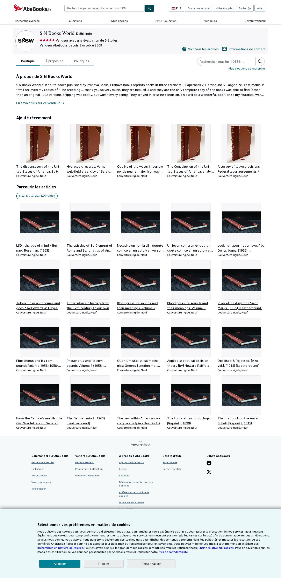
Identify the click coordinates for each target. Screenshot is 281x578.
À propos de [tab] (54, 61)
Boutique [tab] (28, 61)
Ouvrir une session (199, 8)
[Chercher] (149, 8)
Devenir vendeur (255, 20)
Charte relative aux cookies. (217, 547)
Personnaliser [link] (151, 563)
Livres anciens (119, 20)
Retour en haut (140, 444)
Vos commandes (41, 482)
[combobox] (104, 8)
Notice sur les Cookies (131, 502)
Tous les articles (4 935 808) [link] (37, 196)
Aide (259, 8)
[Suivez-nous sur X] (209, 472)
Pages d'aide (170, 462)
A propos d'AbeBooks (131, 462)
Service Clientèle (172, 468)
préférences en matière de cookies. (60, 547)
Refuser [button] (103, 563)
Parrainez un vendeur (87, 475)
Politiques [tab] (81, 61)
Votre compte (224, 8)
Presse (123, 468)
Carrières (124, 475)
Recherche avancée (27, 20)
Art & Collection (166, 20)
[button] (260, 61)
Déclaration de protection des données (136, 484)
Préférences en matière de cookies (134, 494)
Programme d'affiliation (89, 468)
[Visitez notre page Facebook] (209, 463)
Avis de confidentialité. (173, 552)
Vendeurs (210, 20)
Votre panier (38, 488)
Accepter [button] (60, 563)
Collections (74, 20)
